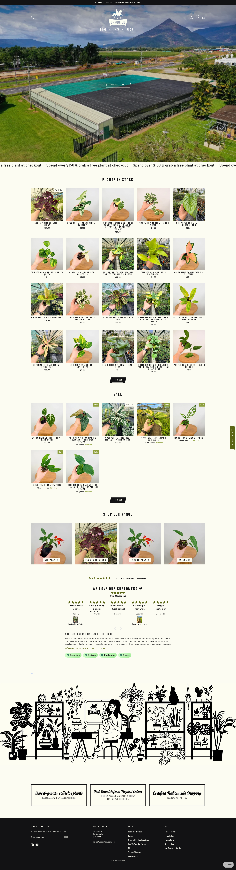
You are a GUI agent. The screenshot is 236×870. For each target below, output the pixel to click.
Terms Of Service (170, 832)
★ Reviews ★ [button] (232, 437)
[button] (116, 628)
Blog (130, 29)
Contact (131, 836)
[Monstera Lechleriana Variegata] (118, 619)
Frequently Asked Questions (138, 840)
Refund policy (133, 856)
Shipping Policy (169, 840)
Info (117, 29)
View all (118, 380)
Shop (104, 29)
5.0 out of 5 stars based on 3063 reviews (131, 578)
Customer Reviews (135, 832)
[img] (118, 592)
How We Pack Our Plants (137, 844)
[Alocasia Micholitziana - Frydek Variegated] (161, 619)
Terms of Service (134, 852)
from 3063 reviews (118, 596)
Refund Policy (169, 836)
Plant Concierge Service (173, 848)
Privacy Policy (169, 844)
